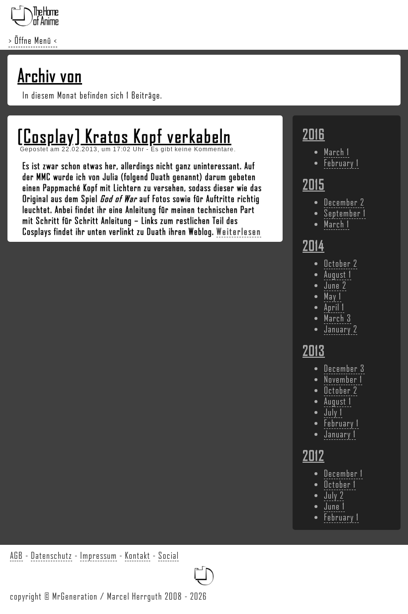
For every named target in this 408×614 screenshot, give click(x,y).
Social (168, 555)
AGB (16, 555)
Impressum (98, 555)
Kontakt (137, 555)
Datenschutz (51, 555)
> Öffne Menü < (32, 40)
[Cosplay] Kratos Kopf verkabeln (124, 135)
